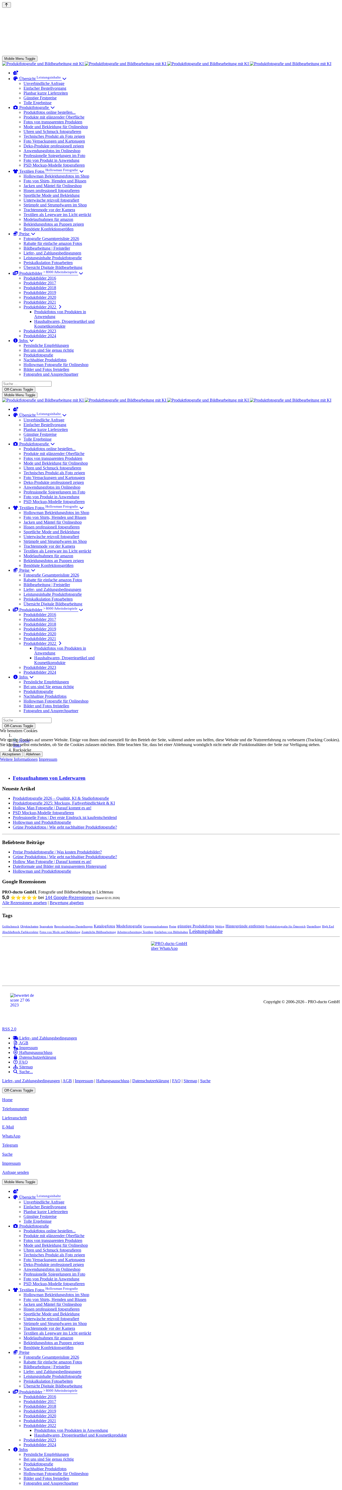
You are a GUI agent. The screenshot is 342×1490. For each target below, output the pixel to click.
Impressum (48, 759)
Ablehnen (33, 754)
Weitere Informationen (19, 759)
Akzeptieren (11, 754)
